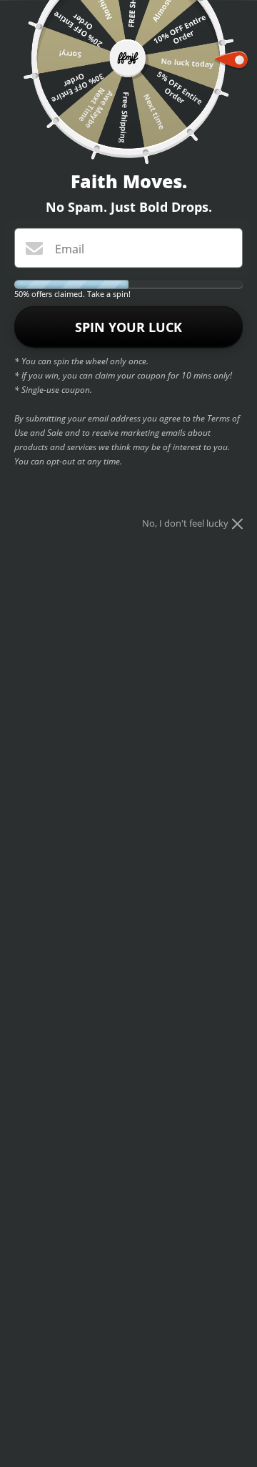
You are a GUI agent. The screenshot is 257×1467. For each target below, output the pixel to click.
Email (69, 248)
